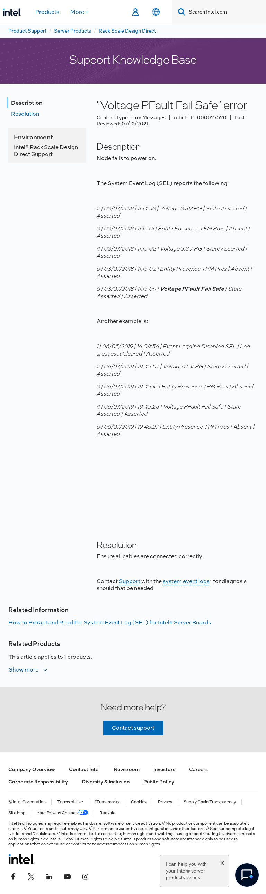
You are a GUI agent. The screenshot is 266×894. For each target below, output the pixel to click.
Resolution (25, 113)
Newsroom (127, 769)
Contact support (133, 727)
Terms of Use (70, 802)
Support (129, 581)
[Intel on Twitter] (31, 875)
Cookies (139, 802)
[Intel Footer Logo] (21, 859)
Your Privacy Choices (57, 812)
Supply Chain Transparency (210, 802)
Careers (198, 769)
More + (79, 12)
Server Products (72, 31)
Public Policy (158, 782)
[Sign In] (135, 12)
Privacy (165, 802)
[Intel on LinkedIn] (49, 875)
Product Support (27, 31)
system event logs (186, 581)
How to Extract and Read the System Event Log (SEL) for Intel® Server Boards (109, 622)
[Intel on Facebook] (13, 875)
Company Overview (31, 769)
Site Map (16, 812)
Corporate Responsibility (38, 782)
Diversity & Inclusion (106, 782)
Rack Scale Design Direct (127, 31)
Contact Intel (84, 769)
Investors (164, 769)
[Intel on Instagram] (85, 875)
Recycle (107, 812)
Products (47, 12)
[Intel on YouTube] (67, 875)
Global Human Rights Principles (91, 839)
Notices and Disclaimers (31, 833)
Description (27, 102)
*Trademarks (107, 802)
